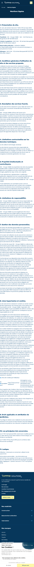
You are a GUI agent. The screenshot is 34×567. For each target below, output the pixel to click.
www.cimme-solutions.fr (19, 31)
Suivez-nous (7, 497)
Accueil (3, 7)
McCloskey (5, 540)
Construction (6, 510)
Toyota (4, 537)
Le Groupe (4, 484)
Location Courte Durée (8, 489)
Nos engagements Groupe (9, 491)
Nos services (5, 487)
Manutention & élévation (9, 515)
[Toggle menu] (2, 2)
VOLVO (3, 532)
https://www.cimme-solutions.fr (11, 82)
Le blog (3, 493)
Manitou (4, 535)
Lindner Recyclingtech (8, 542)
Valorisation (5, 521)
